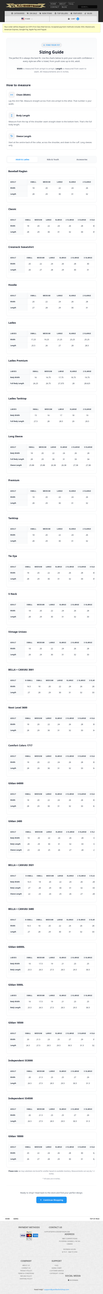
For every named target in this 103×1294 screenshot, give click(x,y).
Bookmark (73, 1280)
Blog (64, 7)
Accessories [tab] (82, 159)
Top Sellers (62, 13)
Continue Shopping (53, 1200)
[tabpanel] (51, 667)
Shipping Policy (26, 1279)
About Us (26, 1265)
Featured (77, 13)
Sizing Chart (57, 1268)
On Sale (33, 13)
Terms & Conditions (26, 1273)
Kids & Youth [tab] (53, 159)
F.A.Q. (71, 4)
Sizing (15, 1219)
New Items (47, 13)
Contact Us (26, 1268)
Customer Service (57, 1271)
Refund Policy (26, 1276)
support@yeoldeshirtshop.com (56, 1289)
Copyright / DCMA (57, 1273)
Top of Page (94, 1219)
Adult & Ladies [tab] (22, 159)
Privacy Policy (26, 1271)
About (62, 4)
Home (53, 4)
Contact (54, 7)
